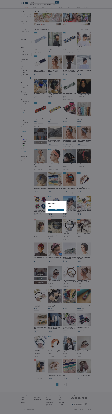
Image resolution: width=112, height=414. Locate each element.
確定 (56, 209)
